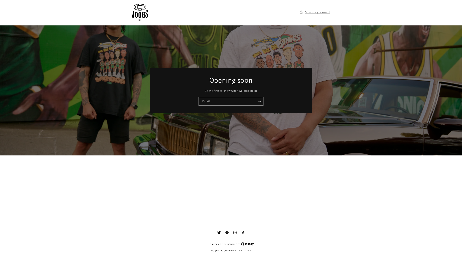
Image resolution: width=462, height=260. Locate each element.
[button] (315, 12)
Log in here (245, 250)
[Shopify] (247, 244)
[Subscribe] (259, 101)
